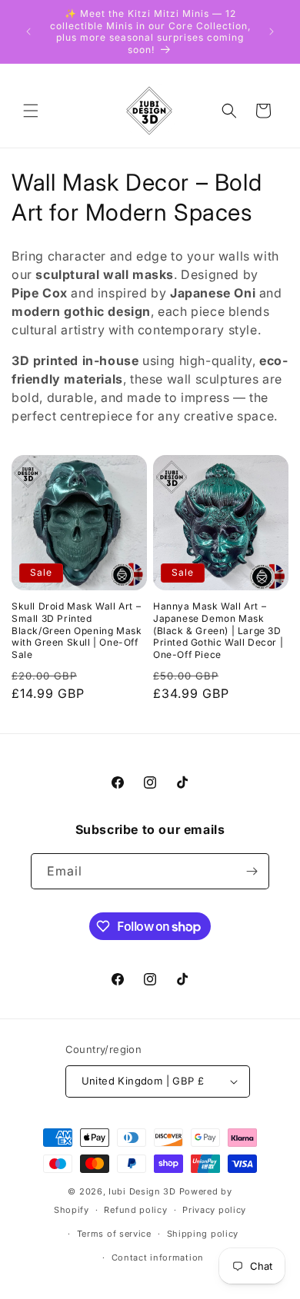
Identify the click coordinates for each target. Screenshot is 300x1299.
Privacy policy (214, 1209)
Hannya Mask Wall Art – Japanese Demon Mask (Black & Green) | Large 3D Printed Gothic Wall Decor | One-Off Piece (218, 629)
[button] (31, 111)
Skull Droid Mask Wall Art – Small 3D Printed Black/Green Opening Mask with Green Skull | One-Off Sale (77, 629)
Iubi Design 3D (142, 1191)
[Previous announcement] (28, 31)
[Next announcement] (271, 31)
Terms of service (114, 1233)
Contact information (158, 1257)
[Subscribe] (251, 871)
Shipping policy (203, 1233)
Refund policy (135, 1209)
